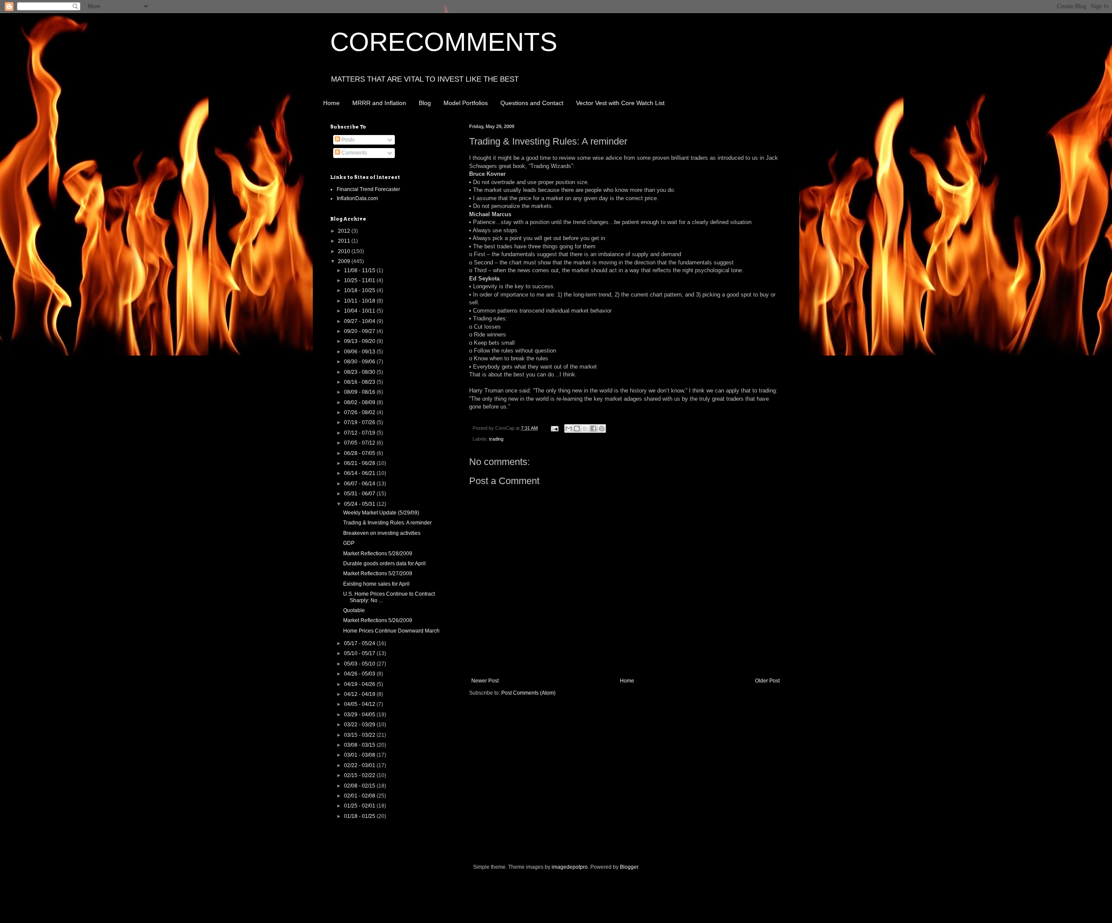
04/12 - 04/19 (360, 694)
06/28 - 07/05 (360, 453)
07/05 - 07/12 (360, 443)
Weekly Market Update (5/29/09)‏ (381, 513)
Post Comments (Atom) (528, 693)
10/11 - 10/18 (360, 301)
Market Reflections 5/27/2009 (377, 573)
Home (331, 102)
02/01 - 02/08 (360, 796)
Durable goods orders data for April (384, 563)
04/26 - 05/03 (360, 674)
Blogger (629, 867)
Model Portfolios (465, 102)
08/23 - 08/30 (360, 372)
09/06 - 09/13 (360, 352)
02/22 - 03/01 (360, 765)
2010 (344, 251)
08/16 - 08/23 (360, 382)
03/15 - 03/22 (360, 735)
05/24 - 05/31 (360, 504)
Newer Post (485, 681)
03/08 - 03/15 (360, 745)
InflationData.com (357, 198)
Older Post (767, 681)
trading (496, 439)
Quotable (354, 610)
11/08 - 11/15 (360, 270)
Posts (347, 140)
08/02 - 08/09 (360, 402)
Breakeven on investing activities (381, 533)
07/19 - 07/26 (360, 422)
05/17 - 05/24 (360, 643)
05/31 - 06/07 (360, 494)
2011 (344, 241)
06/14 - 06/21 (360, 473)
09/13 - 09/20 (360, 341)
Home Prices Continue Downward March (391, 631)
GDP (348, 543)
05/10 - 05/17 (360, 653)
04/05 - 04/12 (360, 704)
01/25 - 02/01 (360, 806)
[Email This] (568, 428)
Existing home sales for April (376, 584)
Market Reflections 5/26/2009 (377, 620)
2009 (344, 261)
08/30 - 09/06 (360, 362)
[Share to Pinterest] (601, 428)
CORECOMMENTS (443, 41)
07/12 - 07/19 (360, 433)
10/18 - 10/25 (360, 290)
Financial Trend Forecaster (368, 189)
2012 (344, 231)
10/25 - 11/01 (360, 280)
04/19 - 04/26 (360, 684)
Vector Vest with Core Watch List (620, 102)
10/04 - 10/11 (360, 311)
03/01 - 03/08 (360, 755)
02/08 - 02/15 (360, 786)
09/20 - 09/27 (360, 331)
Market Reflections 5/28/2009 (377, 554)
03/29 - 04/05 (360, 715)
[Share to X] (585, 428)
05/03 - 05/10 (360, 664)
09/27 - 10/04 (360, 321)
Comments (353, 153)
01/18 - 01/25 (360, 816)
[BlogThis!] (577, 428)
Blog (425, 102)
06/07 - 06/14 (360, 484)
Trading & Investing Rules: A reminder (387, 523)
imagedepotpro (570, 867)
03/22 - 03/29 (360, 725)
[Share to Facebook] (593, 428)
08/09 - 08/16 (360, 392)
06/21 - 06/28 (360, 463)
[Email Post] (554, 428)
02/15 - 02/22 (360, 775)
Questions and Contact (531, 102)
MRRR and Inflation (379, 102)
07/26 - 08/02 (360, 412)
